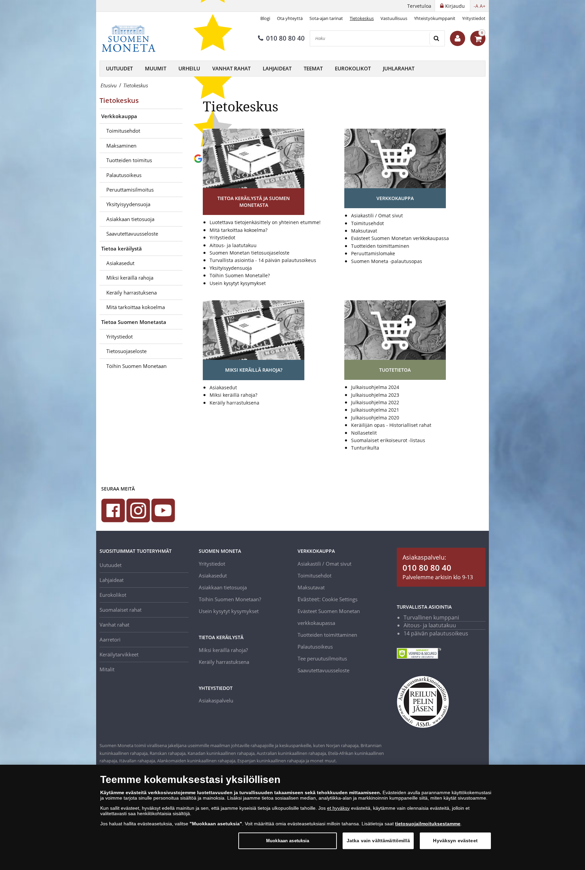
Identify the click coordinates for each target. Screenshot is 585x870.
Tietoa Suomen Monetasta (133, 322)
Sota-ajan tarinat (326, 18)
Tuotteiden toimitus (129, 160)
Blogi (265, 18)
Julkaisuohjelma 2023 (375, 395)
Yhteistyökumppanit (434, 18)
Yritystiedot (473, 18)
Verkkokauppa (119, 116)
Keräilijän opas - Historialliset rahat (391, 425)
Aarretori (110, 639)
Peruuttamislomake (373, 253)
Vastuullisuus (394, 18)
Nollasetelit (364, 433)
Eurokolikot (353, 68)
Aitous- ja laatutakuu (233, 245)
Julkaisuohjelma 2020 (375, 417)
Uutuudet (119, 68)
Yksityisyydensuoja (128, 204)
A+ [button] (482, 6)
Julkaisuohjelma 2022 (375, 402)
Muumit (155, 68)
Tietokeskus (362, 18)
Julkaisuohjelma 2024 (375, 387)
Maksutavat (364, 230)
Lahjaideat (277, 68)
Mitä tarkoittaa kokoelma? (238, 230)
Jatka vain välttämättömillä (378, 840)
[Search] (437, 38)
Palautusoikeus (124, 175)
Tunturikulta (365, 447)
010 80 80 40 (285, 38)
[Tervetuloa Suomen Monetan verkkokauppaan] (457, 38)
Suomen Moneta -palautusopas (386, 261)
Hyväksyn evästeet (455, 840)
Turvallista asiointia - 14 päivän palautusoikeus (263, 260)
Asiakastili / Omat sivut (377, 215)
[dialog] (292, 817)
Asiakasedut (120, 263)
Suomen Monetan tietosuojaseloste (249, 252)
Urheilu (189, 68)
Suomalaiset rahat (121, 609)
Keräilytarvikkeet (119, 654)
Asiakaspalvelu (216, 700)
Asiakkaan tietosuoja (130, 219)
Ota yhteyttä (290, 18)
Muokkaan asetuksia (287, 840)
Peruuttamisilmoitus (130, 189)
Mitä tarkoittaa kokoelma (135, 307)
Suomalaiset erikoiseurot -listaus (388, 440)
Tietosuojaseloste (126, 351)
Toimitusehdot (123, 130)
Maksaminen (121, 145)
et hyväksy (338, 808)
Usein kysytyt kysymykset (238, 283)
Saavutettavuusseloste (132, 233)
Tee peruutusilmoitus (322, 658)
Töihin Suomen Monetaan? (230, 599)
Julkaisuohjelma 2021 (375, 410)
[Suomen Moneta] (133, 38)
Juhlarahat (398, 68)
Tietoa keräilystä (121, 248)
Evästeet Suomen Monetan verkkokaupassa (400, 238)
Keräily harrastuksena (131, 292)
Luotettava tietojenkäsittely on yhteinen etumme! (265, 222)
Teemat (313, 68)
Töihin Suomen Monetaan (136, 366)
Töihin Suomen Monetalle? (240, 275)
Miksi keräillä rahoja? (233, 395)
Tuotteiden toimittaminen (380, 246)
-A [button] (476, 6)
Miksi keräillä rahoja (129, 277)
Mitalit (107, 669)
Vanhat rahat (231, 68)
